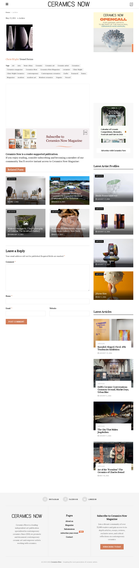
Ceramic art (50, 66)
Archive (15, 12)
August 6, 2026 (105, 396)
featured (74, 73)
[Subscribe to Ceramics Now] (131, 4)
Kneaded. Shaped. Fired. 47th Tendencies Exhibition (112, 348)
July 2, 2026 (101, 297)
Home (8, 12)
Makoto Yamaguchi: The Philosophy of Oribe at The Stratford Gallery (25, 229)
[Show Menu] (7, 4)
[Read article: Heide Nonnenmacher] (113, 187)
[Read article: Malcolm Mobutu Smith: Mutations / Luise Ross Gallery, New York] (69, 223)
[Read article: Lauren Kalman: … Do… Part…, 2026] (25, 190)
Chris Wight (12, 59)
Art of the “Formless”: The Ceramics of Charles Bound (111, 470)
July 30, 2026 (104, 476)
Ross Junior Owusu (105, 261)
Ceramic (39, 66)
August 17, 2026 (103, 199)
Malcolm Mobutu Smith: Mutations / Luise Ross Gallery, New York (69, 229)
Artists (99, 176)
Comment (11, 262)
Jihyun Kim (101, 293)
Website (53, 308)
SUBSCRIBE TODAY (112, 547)
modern (21, 77)
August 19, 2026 (105, 353)
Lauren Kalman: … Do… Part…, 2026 (25, 198)
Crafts (66, 73)
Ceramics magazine (15, 69)
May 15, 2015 (58, 234)
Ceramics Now (31, 69)
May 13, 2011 (11, 18)
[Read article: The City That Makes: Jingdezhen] (113, 416)
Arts (19, 66)
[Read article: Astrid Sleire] (113, 220)
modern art (31, 77)
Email (9, 308)
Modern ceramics (46, 77)
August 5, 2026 (105, 436)
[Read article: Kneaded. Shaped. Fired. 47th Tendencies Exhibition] (113, 333)
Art (13, 66)
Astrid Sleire (102, 228)
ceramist (66, 69)
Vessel (67, 77)
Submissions (69, 529)
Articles (101, 343)
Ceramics (75, 66)
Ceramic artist (63, 66)
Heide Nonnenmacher (106, 195)
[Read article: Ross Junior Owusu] (113, 253)
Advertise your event (69, 533)
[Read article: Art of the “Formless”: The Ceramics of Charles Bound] (113, 456)
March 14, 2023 (59, 202)
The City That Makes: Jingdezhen (108, 430)
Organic (59, 77)
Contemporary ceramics (50, 73)
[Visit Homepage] (69, 4)
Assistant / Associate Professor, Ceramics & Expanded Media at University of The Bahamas (67, 196)
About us (69, 521)
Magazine (11, 77)
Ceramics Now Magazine (50, 69)
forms (83, 73)
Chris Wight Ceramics (15, 73)
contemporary (32, 73)
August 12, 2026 (103, 232)
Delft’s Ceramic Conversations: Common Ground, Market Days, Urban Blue (113, 389)
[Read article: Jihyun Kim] (113, 285)
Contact (69, 537)
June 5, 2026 (13, 202)
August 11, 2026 (103, 264)
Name (9, 296)
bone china (28, 66)
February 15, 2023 (16, 234)
